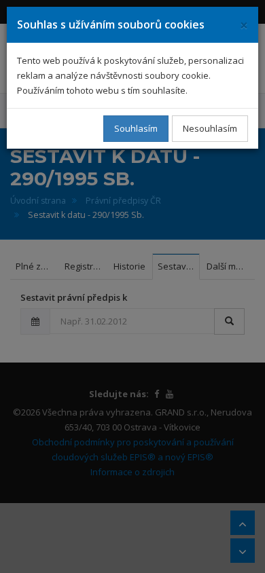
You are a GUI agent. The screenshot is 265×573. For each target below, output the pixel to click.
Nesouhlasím (210, 128)
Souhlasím (136, 128)
